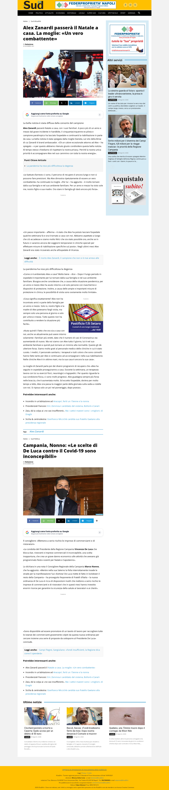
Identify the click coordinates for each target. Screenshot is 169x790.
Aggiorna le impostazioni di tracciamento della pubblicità (84, 769)
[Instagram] (130, 5)
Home (25, 21)
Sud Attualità (36, 21)
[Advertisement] (63, 212)
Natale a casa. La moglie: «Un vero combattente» (71, 667)
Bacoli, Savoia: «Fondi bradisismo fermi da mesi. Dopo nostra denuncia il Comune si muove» (83, 731)
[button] (139, 13)
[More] (96, 520)
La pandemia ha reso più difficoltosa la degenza (50, 165)
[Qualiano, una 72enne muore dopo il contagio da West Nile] (127, 716)
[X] (135, 5)
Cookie (89, 773)
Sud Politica (35, 439)
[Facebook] (125, 5)
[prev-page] (108, 166)
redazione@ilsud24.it (121, 780)
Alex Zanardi (37, 431)
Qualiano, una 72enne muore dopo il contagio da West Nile (127, 729)
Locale (27, 737)
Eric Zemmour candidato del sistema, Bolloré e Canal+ (73, 406)
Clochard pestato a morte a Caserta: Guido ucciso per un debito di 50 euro (38, 731)
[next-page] (112, 166)
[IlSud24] (36, 5)
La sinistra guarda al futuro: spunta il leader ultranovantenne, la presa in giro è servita (126, 93)
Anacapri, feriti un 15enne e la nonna (71, 401)
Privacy (84, 773)
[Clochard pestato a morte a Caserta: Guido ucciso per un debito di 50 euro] (42, 716)
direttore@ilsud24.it (97, 778)
